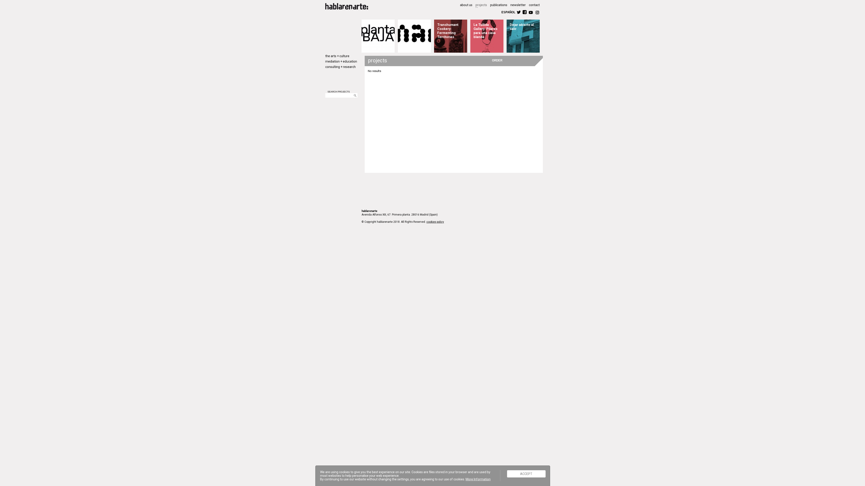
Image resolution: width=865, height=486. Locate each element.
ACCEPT (526, 474)
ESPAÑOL (508, 12)
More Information (478, 479)
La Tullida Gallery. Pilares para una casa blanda (485, 31)
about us (466, 5)
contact (534, 5)
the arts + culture (337, 56)
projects (481, 5)
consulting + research (340, 67)
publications (498, 5)
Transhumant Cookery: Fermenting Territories (447, 31)
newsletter (518, 5)
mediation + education (341, 61)
